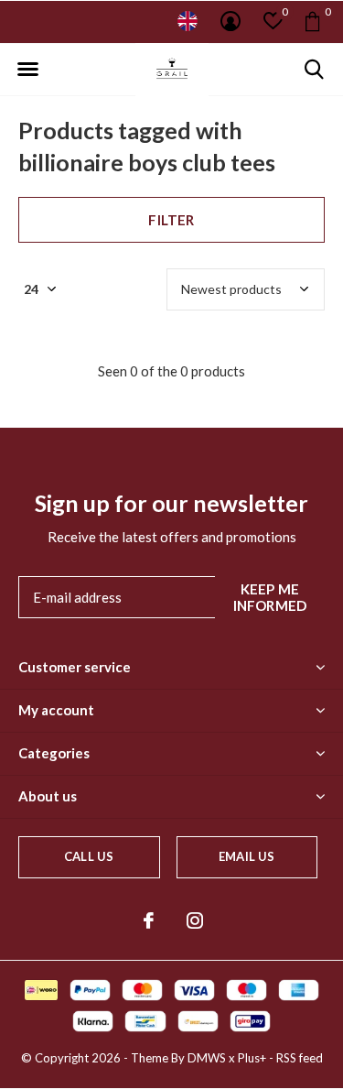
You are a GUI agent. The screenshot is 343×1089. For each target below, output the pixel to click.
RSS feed (299, 1058)
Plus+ (252, 1058)
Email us (246, 856)
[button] (27, 69)
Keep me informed (270, 597)
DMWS (207, 1058)
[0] (312, 21)
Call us (88, 856)
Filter (171, 220)
